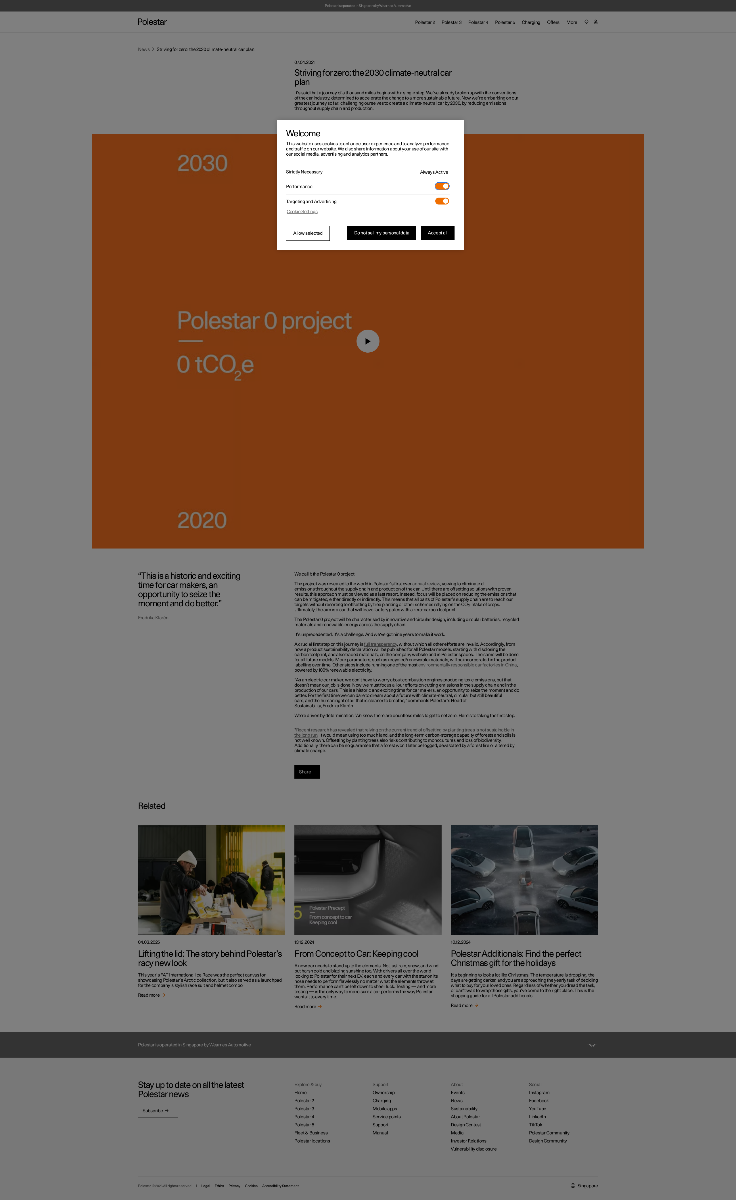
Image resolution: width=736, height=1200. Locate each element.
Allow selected (308, 233)
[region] (370, 185)
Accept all (438, 233)
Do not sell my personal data (381, 233)
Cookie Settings (302, 211)
